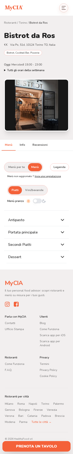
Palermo (58, 403)
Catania (32, 416)
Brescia (59, 416)
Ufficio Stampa (14, 329)
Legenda (59, 167)
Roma (21, 403)
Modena (10, 422)
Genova (10, 410)
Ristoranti (10, 23)
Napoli (33, 403)
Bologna (24, 410)
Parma (23, 422)
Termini (44, 364)
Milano (9, 403)
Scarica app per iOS (52, 335)
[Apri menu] (63, 7)
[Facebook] (16, 304)
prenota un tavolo (36, 446)
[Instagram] (7, 304)
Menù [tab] (8, 145)
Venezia (52, 410)
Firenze (38, 410)
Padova (46, 416)
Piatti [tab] (15, 190)
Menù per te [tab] (16, 167)
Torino (23, 23)
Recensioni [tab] (40, 145)
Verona (9, 416)
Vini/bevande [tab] (34, 190)
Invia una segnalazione (48, 176)
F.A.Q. (8, 370)
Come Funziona (49, 329)
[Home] (14, 7)
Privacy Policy (48, 370)
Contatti (10, 323)
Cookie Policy (48, 376)
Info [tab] (22, 145)
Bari (20, 416)
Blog (43, 323)
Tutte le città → (41, 422)
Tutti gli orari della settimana (25, 70)
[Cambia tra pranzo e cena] (37, 201)
